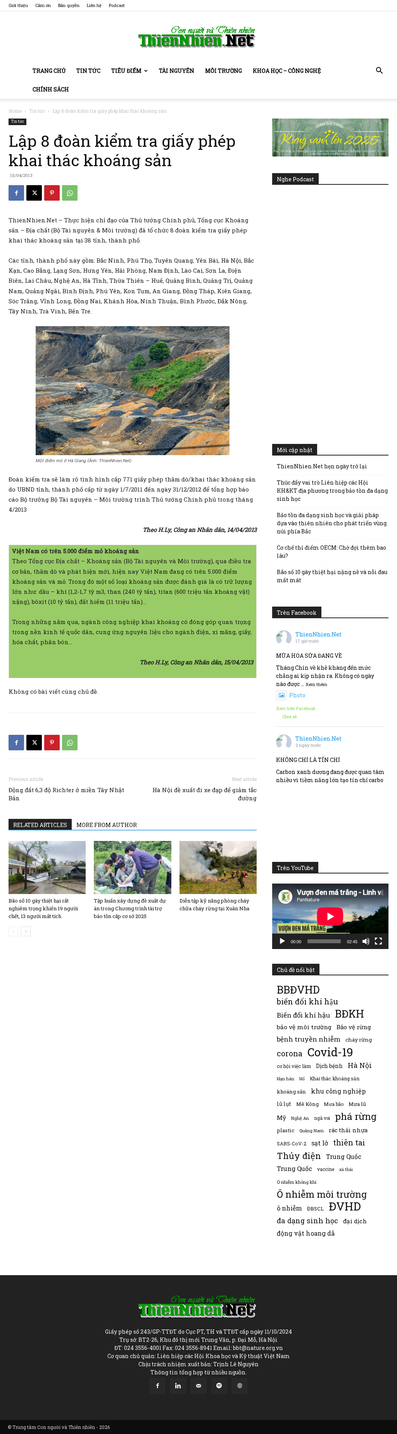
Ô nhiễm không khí (296, 1182)
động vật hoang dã (306, 1233)
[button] (379, 71)
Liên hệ (94, 5)
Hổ (302, 1079)
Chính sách (51, 89)
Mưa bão (333, 1104)
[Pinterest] (52, 193)
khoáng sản (291, 1091)
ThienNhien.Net (318, 634)
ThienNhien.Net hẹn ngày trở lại (322, 466)
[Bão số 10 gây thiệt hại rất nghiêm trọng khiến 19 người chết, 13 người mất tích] (47, 867)
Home (15, 111)
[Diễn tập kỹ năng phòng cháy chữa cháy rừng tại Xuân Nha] (218, 867)
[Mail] (198, 1386)
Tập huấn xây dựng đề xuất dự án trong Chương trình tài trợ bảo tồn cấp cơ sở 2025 (130, 908)
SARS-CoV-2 (291, 1143)
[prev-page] (13, 931)
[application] (330, 916)
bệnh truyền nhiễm (308, 1039)
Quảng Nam (311, 1130)
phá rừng (355, 1116)
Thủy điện (299, 1156)
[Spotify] (219, 1386)
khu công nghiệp (338, 1091)
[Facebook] (16, 193)
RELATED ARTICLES (40, 825)
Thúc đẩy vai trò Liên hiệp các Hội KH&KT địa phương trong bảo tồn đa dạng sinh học (332, 490)
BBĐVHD (298, 989)
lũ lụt (284, 1103)
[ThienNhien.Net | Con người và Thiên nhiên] (198, 36)
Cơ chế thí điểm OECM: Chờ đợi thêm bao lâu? (331, 551)
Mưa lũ (357, 1103)
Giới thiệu (18, 5)
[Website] (239, 1386)
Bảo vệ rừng (354, 1027)
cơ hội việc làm (294, 1066)
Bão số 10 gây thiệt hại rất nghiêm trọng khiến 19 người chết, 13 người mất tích (43, 908)
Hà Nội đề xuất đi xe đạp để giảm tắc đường (204, 794)
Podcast (117, 5)
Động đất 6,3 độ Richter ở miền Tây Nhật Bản (66, 794)
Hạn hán (285, 1079)
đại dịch (355, 1221)
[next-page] (26, 931)
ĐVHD (345, 1206)
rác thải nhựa (348, 1130)
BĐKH (349, 1013)
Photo (297, 695)
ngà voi (322, 1118)
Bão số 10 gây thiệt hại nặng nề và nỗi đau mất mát (332, 576)
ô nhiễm (289, 1208)
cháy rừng (358, 1039)
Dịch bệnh (329, 1065)
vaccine (325, 1169)
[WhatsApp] (70, 193)
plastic (285, 1130)
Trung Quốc (343, 1156)
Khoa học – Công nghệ (287, 70)
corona (289, 1053)
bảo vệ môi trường (304, 1027)
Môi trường (223, 70)
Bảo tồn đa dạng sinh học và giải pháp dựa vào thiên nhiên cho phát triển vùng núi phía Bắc (332, 523)
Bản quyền (68, 5)
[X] (34, 193)
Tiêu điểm (126, 70)
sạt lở (319, 1143)
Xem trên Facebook (296, 708)
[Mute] (366, 941)
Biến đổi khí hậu (303, 1015)
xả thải (346, 1169)
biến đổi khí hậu (307, 1001)
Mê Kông (307, 1103)
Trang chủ (49, 70)
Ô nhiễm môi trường (322, 1194)
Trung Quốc (294, 1168)
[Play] (282, 941)
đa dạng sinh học (307, 1221)
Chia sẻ (289, 716)
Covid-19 (330, 1052)
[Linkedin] (178, 1386)
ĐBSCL (315, 1208)
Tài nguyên (176, 70)
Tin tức (88, 70)
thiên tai (349, 1142)
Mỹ (281, 1117)
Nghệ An (300, 1118)
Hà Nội (360, 1065)
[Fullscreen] (378, 941)
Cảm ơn (43, 5)
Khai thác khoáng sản (334, 1078)
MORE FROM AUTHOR (106, 825)
